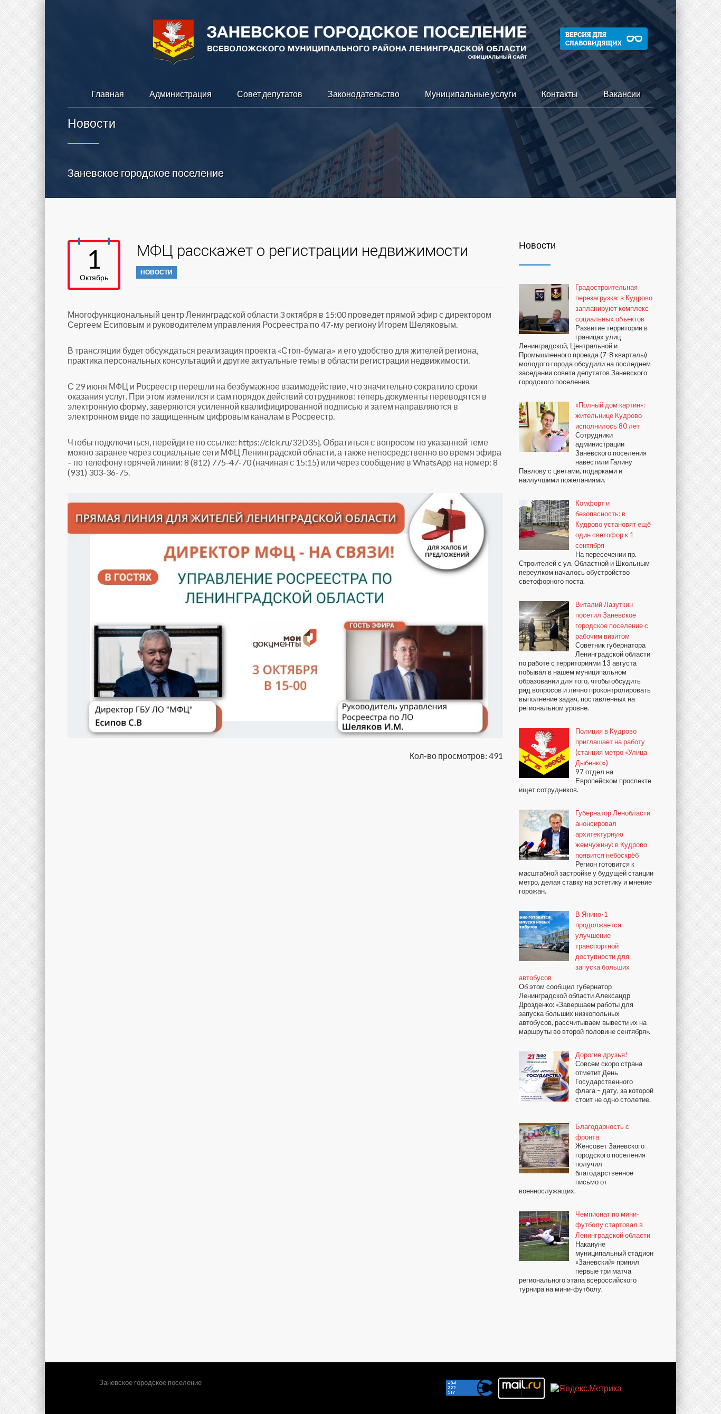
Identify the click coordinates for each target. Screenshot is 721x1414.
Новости (156, 272)
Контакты (560, 94)
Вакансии (622, 94)
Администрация (180, 94)
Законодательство (364, 94)
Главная (107, 94)
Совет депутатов (269, 94)
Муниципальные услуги (470, 94)
